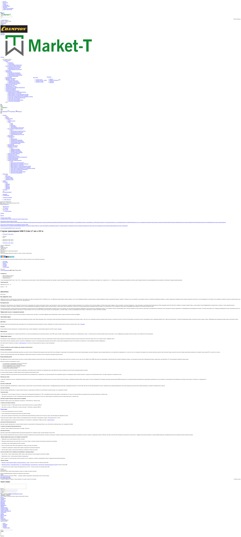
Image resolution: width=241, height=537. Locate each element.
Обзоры (2, 517)
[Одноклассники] (3, 257)
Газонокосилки (14, 138)
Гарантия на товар (4, 509)
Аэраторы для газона (104, 222)
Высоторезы (28, 222)
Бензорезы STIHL (22, 222)
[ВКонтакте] (1, 257)
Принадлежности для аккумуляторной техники (42, 225)
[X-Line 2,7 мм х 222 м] (8, 234)
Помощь (2, 506)
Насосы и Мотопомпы (95, 222)
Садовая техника (11, 120)
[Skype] (12, 257)
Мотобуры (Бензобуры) (65, 222)
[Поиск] (2, 110)
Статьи (2, 513)
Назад (7, 116)
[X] (6, 257)
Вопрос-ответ (3, 515)
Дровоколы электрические (43, 222)
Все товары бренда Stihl (6, 478)
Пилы (12, 124)
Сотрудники (3, 500)
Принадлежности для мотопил (25, 225)
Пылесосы (181, 222)
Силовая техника (24, 218)
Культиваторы (52, 222)
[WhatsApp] (10, 257)
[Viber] (8, 257)
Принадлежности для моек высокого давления (62, 225)
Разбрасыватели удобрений (125, 222)
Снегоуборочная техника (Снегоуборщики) (203, 222)
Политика (3, 504)
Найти (2, 531)
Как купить (8, 176)
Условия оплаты (4, 507)
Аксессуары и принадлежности (17, 162)
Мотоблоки (57, 222)
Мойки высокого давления (84, 222)
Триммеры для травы (15, 149)
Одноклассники (8, 211)
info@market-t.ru (5, 204)
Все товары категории (5, 476)
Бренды (2, 516)
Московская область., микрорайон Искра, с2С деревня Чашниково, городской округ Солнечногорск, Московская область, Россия (29, 464)
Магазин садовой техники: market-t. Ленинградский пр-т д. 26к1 (15, 462)
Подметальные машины (174, 222)
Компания (8, 184)
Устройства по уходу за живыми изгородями (140, 222)
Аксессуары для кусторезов (95, 225)
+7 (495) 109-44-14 (4, 20)
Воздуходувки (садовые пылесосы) (18, 131)
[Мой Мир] (5, 257)
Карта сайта (3, 518)
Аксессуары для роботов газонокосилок (80, 225)
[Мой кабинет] (1, 105)
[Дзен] (4, 523)
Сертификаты (3, 512)
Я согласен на (12, 493)
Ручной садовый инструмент (14, 218)
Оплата (59, 329)
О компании (3, 498)
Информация (3, 505)
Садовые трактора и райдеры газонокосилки (159, 222)
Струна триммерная (5, 270)
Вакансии (3, 501)
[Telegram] (13, 257)
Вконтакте (7, 206)
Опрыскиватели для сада (114, 222)
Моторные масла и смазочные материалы (9, 225)
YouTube (6, 209)
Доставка (82, 324)
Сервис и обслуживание (6, 510)
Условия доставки (4, 508)
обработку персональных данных (15, 493)
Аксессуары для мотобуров (122, 225)
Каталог (7, 117)
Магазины (3, 503)
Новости (2, 499)
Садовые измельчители (189, 222)
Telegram (6, 208)
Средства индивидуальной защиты (108, 225)
